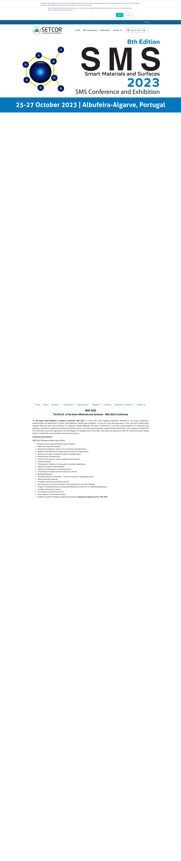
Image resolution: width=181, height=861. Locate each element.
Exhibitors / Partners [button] (123, 404)
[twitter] (148, 22)
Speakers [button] (55, 404)
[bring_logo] (47, 30)
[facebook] (145, 22)
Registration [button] (82, 404)
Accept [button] (120, 15)
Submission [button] (68, 404)
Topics (45, 404)
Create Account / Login (138, 30)
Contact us (117, 30)
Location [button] (107, 404)
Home (77, 30)
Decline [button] (128, 15)
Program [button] (95, 404)
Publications (105, 30)
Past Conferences (90, 30)
